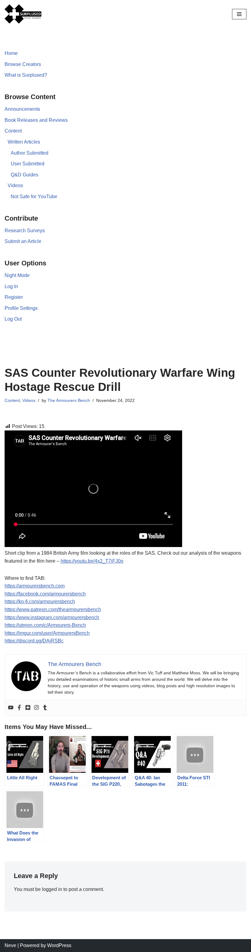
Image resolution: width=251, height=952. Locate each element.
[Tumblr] (45, 708)
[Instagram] (36, 708)
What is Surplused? (26, 75)
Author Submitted (29, 153)
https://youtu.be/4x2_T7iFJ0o (92, 561)
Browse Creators (23, 64)
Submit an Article (23, 241)
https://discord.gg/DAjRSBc (34, 640)
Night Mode (17, 275)
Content (13, 130)
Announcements (22, 109)
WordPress (59, 945)
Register (14, 297)
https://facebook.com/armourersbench (45, 593)
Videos (15, 185)
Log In (11, 286)
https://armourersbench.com (35, 585)
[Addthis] (28, 708)
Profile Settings (21, 308)
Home (11, 53)
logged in (52, 889)
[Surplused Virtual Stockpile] (23, 14)
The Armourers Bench (68, 400)
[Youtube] (10, 708)
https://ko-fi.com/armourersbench (40, 601)
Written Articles (24, 142)
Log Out (13, 319)
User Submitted (27, 163)
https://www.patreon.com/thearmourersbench (53, 609)
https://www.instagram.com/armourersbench (52, 617)
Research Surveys (25, 230)
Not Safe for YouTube (34, 196)
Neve (10, 945)
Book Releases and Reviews (36, 120)
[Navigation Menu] (239, 14)
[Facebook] (19, 708)
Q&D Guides (24, 174)
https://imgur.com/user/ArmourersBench (47, 633)
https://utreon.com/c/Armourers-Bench (45, 625)
